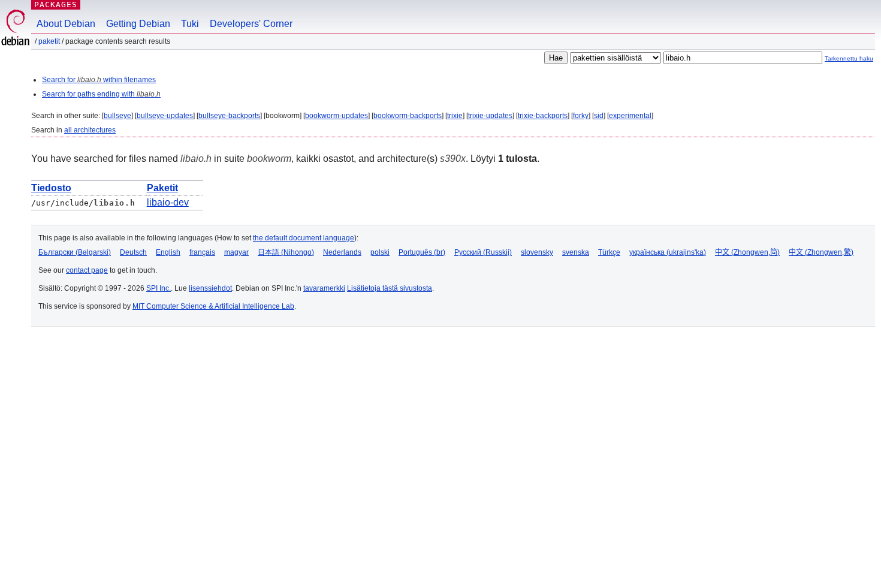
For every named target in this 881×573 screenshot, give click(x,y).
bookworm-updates (336, 115)
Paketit (49, 41)
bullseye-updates (165, 115)
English (168, 252)
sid (599, 115)
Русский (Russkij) (483, 252)
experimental (630, 115)
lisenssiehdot (210, 288)
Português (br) (422, 252)
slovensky (537, 252)
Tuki (190, 24)
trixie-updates (490, 115)
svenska (575, 252)
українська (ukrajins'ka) (667, 252)
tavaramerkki (324, 288)
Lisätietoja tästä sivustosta (389, 288)
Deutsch (133, 252)
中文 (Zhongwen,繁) (821, 252)
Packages (55, 4)
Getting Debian (138, 24)
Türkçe (609, 252)
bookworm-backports (407, 115)
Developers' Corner (251, 24)
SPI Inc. (158, 288)
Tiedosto (51, 188)
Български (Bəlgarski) (74, 252)
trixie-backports (543, 115)
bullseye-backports (229, 115)
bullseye (117, 115)
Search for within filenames (99, 80)
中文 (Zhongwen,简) (747, 252)
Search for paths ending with (101, 94)
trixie (455, 115)
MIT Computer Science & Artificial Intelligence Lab (213, 306)
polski (380, 252)
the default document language (303, 238)
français (202, 252)
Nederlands (342, 252)
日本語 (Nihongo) (286, 252)
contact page (87, 270)
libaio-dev (168, 202)
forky (581, 115)
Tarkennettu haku (849, 58)
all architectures (90, 130)
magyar (236, 252)
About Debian (66, 24)
